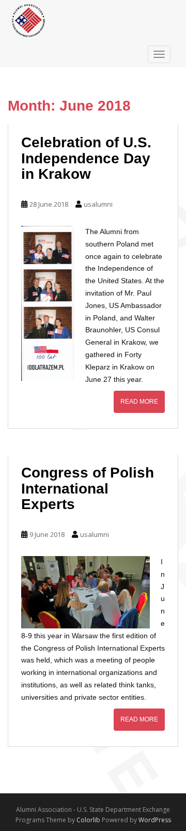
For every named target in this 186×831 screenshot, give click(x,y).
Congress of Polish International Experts (87, 489)
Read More (139, 401)
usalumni (98, 204)
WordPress (154, 819)
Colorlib (88, 819)
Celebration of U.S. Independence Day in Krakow (86, 158)
